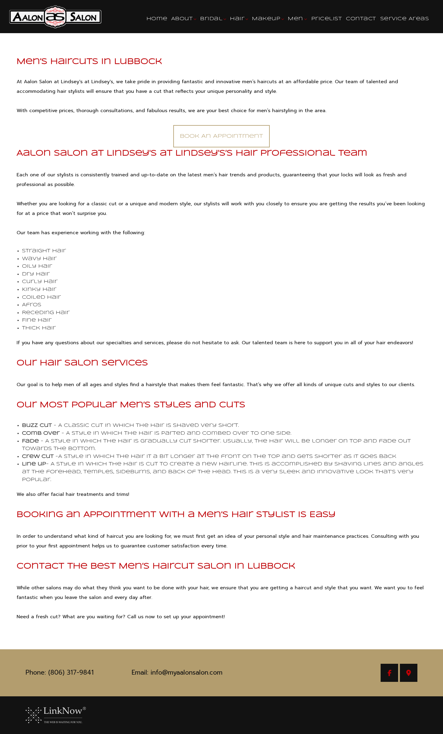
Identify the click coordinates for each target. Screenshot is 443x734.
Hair (237, 19)
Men (295, 19)
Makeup (266, 19)
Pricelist (326, 19)
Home (157, 19)
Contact (361, 19)
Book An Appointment (221, 136)
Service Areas (404, 19)
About (182, 19)
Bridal (211, 19)
